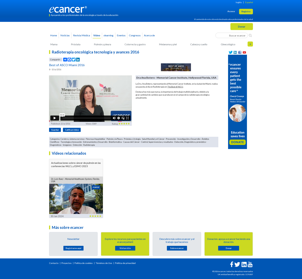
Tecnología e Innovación (71, 142)
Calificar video (72, 130)
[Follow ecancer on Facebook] (232, 264)
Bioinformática (115, 142)
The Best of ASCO (175, 87)
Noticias (65, 35)
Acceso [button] (231, 11)
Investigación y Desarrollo (188, 139)
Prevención (171, 139)
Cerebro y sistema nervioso (72, 139)
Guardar (55, 130)
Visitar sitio (125, 248)
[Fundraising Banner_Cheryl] (237, 101)
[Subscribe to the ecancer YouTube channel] (250, 264)
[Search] (250, 35)
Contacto (54, 263)
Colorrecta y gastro (135, 44)
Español (249, 2)
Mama (53, 44)
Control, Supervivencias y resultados (157, 142)
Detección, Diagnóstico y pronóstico (190, 142)
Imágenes (67, 145)
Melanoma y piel (168, 44)
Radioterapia (89, 145)
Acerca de (149, 35)
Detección (77, 145)
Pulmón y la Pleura (115, 139)
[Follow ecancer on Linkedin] (244, 264)
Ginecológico (228, 44)
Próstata (75, 44)
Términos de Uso (103, 263)
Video (96, 35)
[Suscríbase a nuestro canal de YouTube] (244, 52)
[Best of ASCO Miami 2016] (176, 67)
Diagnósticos (55, 145)
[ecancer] (69, 9)
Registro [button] (246, 11)
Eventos (121, 35)
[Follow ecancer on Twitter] (237, 264)
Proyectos (66, 263)
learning (108, 35)
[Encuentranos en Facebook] (240, 52)
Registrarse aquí (73, 248)
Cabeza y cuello (198, 44)
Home (53, 35)
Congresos (135, 35)
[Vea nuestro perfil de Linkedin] (235, 52)
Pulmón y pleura (102, 44)
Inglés (239, 2)
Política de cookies (83, 263)
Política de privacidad (125, 263)
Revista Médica (81, 35)
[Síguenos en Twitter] (231, 52)
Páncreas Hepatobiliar (95, 139)
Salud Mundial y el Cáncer (153, 139)
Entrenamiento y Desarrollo (95, 142)
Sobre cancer (177, 248)
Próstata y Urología (132, 139)
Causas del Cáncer (131, 142)
